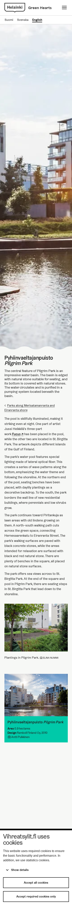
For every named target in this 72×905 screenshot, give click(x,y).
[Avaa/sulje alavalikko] (64, 7)
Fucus (16, 434)
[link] (14, 7)
